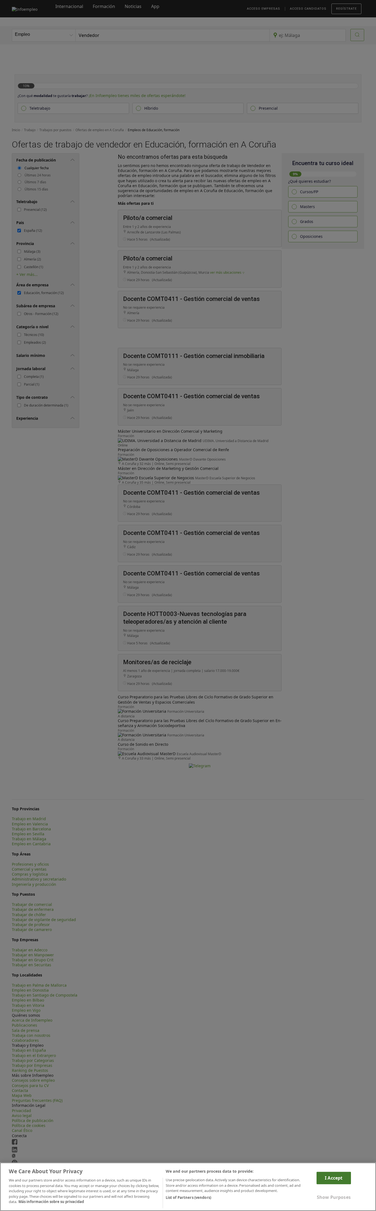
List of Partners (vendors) (188, 1197)
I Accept (333, 1178)
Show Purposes (334, 1197)
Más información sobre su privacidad (51, 1201)
